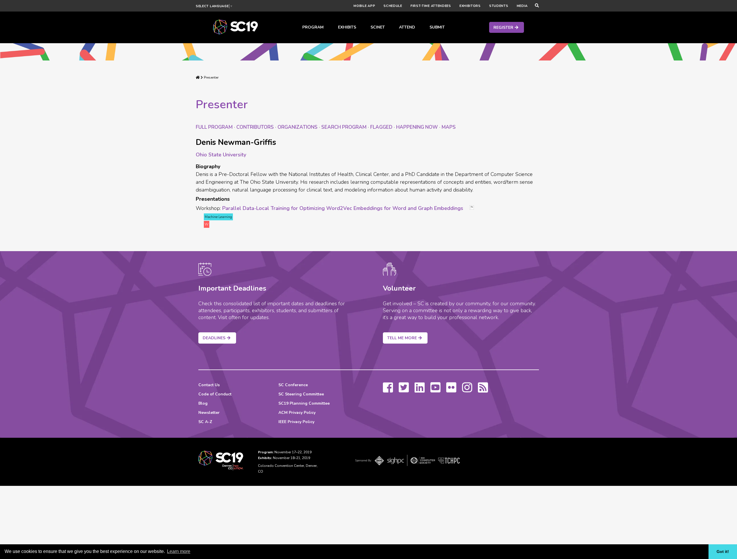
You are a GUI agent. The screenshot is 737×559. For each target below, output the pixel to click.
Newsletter (209, 412)
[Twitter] (404, 390)
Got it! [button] (723, 551)
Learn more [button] (178, 551)
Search (343, 127)
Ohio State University (221, 154)
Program (313, 27)
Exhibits (347, 27)
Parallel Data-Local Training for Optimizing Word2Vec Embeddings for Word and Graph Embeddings (342, 208)
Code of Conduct (214, 394)
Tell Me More (402, 338)
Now (417, 127)
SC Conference (293, 385)
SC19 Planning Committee (304, 403)
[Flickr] (451, 390)
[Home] (198, 77)
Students (498, 6)
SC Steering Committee (301, 394)
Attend (407, 27)
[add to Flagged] (474, 208)
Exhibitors (470, 6)
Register (503, 27)
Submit (437, 27)
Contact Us (209, 385)
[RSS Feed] (483, 390)
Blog (203, 403)
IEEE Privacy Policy (296, 422)
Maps (449, 127)
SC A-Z (205, 422)
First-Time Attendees (431, 6)
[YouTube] (435, 390)
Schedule (392, 6)
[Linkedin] (420, 390)
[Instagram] (467, 390)
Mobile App (364, 6)
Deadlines (214, 338)
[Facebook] (388, 390)
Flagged (381, 127)
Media (522, 6)
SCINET (378, 27)
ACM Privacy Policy (297, 412)
